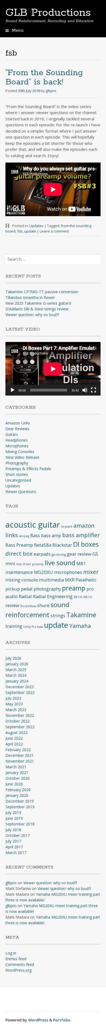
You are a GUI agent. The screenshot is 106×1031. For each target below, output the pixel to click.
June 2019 (14, 818)
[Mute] (85, 390)
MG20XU (43, 572)
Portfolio (61, 1020)
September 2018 (20, 824)
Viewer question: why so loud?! (32, 314)
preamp (73, 587)
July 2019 (13, 812)
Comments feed (19, 964)
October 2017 (17, 835)
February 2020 (18, 789)
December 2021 (19, 755)
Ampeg (24, 536)
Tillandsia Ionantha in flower (30, 297)
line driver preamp (30, 564)
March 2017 (15, 852)
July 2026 (13, 658)
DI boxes (86, 544)
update (30, 231)
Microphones (17, 445)
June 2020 (14, 784)
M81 (81, 563)
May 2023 (14, 703)
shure (43, 605)
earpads (42, 554)
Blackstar (62, 545)
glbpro (51, 90)
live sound (60, 562)
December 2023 (19, 686)
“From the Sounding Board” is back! (44, 77)
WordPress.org (18, 970)
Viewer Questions (20, 491)
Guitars (11, 434)
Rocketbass (28, 606)
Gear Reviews (17, 428)
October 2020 (17, 778)
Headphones (16, 440)
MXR (69, 580)
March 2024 (15, 675)
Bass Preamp (19, 545)
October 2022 (17, 721)
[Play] (12, 390)
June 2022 (14, 738)
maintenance (19, 572)
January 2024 (16, 681)
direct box (19, 553)
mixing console (21, 580)
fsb (20, 231)
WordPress (38, 1020)
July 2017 (13, 841)
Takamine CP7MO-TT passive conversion (41, 291)
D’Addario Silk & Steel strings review (36, 308)
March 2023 (15, 709)
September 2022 (20, 726)
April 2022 (14, 744)
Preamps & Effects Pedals (28, 468)
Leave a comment (54, 231)
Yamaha (80, 625)
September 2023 (20, 692)
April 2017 (14, 846)
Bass (35, 535)
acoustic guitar (32, 524)
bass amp (51, 535)
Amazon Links (17, 423)
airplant (66, 526)
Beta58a (42, 545)
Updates (36, 225)
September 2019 (20, 806)
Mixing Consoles (19, 451)
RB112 (87, 597)
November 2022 (19, 715)
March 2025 (15, 669)
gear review (79, 554)
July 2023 (13, 698)
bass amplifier (81, 535)
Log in (10, 953)
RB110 (78, 597)
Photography (16, 463)
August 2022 (16, 732)
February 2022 (18, 749)
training (13, 626)
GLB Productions (48, 13)
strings (58, 615)
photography (47, 589)
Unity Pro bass (33, 627)
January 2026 (16, 663)
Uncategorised (18, 480)
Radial (25, 596)
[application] (53, 369)
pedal (27, 589)
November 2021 (19, 761)
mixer (91, 572)
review (12, 605)
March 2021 (15, 766)
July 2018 (13, 829)
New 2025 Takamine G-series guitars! (38, 303)
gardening (59, 554)
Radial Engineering (53, 596)
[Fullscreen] (93, 390)
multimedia (51, 580)
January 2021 (16, 772)
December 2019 (19, 801)
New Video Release (22, 457)
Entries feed (15, 958)
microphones (68, 572)
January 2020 (16, 795)
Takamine (81, 614)
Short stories (16, 474)
